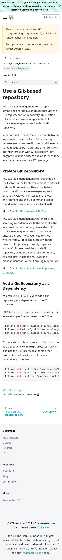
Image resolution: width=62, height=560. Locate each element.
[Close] (59, 6)
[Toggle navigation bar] (5, 17)
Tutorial (7, 448)
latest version (14, 48)
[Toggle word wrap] (49, 325)
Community (10, 481)
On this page (12, 82)
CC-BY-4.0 (43, 527)
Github (25, 9)
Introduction (10, 437)
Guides (7, 442)
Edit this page (15, 390)
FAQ (5, 453)
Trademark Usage (32, 553)
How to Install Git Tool (33, 211)
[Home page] (6, 58)
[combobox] (50, 17)
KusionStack (10, 500)
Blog (5, 476)
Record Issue (41, 9)
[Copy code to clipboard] (55, 325)
